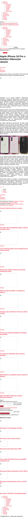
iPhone (5, 192)
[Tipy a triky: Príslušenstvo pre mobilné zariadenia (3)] (3, 456)
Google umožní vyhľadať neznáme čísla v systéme (11, 204)
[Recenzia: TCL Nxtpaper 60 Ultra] (3, 425)
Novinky (5, 1)
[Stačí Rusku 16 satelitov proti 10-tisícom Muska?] (9, 370)
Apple (4, 190)
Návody (5, 18)
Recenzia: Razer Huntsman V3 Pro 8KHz (14, 471)
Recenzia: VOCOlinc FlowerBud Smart (13, 493)
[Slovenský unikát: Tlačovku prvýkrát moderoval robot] (9, 265)
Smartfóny (8, 4)
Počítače (8, 5)
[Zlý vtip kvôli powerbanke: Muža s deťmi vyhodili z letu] (9, 223)
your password (18, 404)
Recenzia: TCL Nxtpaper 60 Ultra (11, 428)
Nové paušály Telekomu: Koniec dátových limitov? (11, 396)
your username (18, 403)
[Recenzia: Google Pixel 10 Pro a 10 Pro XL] (3, 478)
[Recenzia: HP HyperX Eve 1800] (3, 445)
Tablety (8, 8)
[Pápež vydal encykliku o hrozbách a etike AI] (9, 286)
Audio (7, 10)
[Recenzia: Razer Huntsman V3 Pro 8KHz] (3, 468)
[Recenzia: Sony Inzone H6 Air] (3, 435)
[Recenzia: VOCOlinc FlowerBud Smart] (3, 490)
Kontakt (5, 19)
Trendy (5, 12)
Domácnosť (6, 15)
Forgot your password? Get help (8, 407)
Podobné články (4, 208)
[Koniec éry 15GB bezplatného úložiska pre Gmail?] (9, 328)
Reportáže (6, 14)
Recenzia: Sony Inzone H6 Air (10, 438)
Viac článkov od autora (15, 208)
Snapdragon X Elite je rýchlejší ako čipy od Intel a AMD (12, 202)
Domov (2, 48)
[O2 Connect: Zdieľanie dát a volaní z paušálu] (9, 349)
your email (16, 411)
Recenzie (5, 3)
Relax (4, 16)
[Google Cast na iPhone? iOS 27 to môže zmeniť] (9, 307)
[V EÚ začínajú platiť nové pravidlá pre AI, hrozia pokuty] (9, 244)
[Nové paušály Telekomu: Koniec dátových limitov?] (9, 391)
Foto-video (9, 11)
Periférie (8, 7)
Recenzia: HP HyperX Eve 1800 (10, 449)
